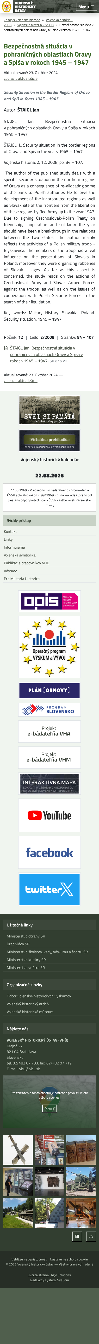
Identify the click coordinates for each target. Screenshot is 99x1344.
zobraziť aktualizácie (20, 78)
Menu (83, 7)
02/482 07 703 (25, 1063)
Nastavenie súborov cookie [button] (69, 1259)
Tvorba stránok (39, 1274)
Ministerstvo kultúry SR (26, 960)
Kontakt (10, 531)
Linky (8, 539)
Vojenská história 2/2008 (35, 24)
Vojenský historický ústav (35, 1264)
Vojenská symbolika (20, 555)
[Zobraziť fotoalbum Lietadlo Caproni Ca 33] (81, 1213)
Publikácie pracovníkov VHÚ (26, 563)
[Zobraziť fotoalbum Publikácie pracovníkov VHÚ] (49, 1150)
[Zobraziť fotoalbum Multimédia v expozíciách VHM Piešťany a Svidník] (18, 1181)
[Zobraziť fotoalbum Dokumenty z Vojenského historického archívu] (81, 1150)
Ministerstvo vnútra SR (26, 967)
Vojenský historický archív (28, 1004)
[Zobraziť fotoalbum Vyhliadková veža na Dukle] (49, 1181)
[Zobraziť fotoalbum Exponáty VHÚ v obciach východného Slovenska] (81, 1181)
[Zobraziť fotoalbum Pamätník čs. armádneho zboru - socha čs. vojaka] (49, 1213)
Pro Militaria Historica (22, 579)
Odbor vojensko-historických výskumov (39, 996)
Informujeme (14, 547)
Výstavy (10, 571)
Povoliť (50, 1108)
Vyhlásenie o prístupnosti (29, 1259)
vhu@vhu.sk (29, 1069)
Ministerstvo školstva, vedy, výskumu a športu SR (47, 952)
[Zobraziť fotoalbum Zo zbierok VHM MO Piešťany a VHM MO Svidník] (18, 1150)
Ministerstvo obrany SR (26, 936)
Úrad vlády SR (18, 944)
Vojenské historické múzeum (30, 1012)
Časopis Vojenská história (22, 19)
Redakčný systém (43, 1279)
